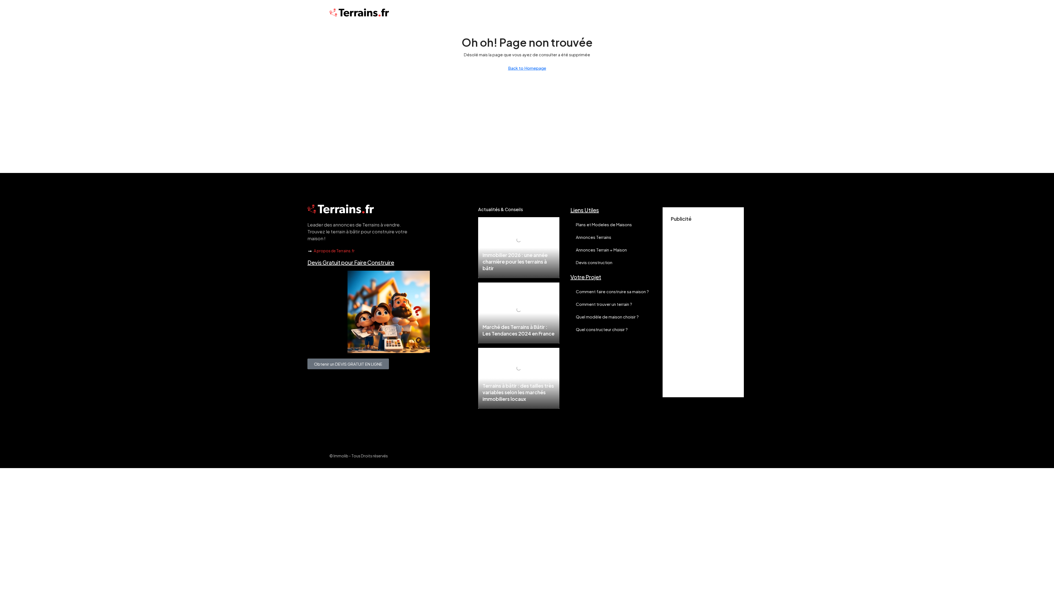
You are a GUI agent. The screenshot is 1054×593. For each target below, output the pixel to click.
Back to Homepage (527, 68)
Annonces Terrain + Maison (601, 249)
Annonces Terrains (593, 237)
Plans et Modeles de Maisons (604, 224)
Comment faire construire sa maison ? (612, 291)
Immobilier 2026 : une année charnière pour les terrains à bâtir (515, 261)
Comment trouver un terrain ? (604, 304)
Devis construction (594, 262)
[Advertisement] (703, 306)
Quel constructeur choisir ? (602, 329)
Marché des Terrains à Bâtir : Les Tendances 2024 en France (518, 330)
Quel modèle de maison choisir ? (607, 316)
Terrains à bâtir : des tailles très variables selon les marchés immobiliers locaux (518, 392)
